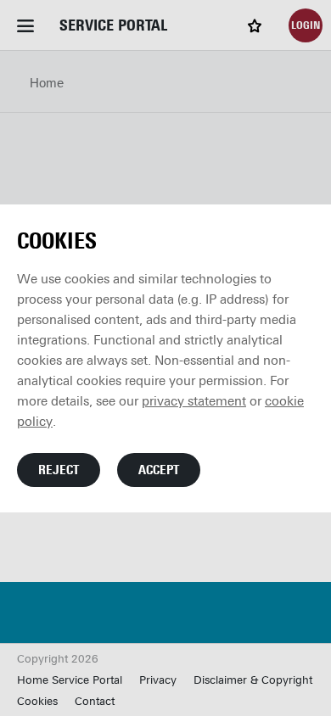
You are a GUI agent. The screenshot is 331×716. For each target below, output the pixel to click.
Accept (158, 470)
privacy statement (194, 401)
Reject (58, 470)
